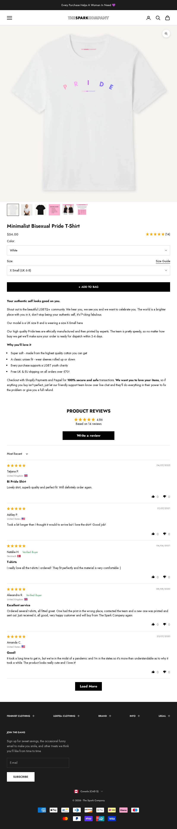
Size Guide (163, 261)
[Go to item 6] (82, 210)
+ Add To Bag (88, 287)
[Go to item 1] (13, 210)
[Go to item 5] (68, 210)
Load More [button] (88, 686)
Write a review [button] (88, 435)
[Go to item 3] (41, 210)
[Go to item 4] (54, 210)
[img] (16, 465)
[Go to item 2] (27, 210)
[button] (155, 234)
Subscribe (20, 777)
